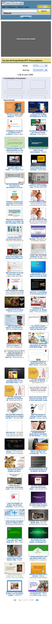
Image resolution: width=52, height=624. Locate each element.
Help (3, 7)
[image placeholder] (14, 84)
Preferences (11, 7)
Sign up (20, 7)
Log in (27, 7)
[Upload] (26, 17)
